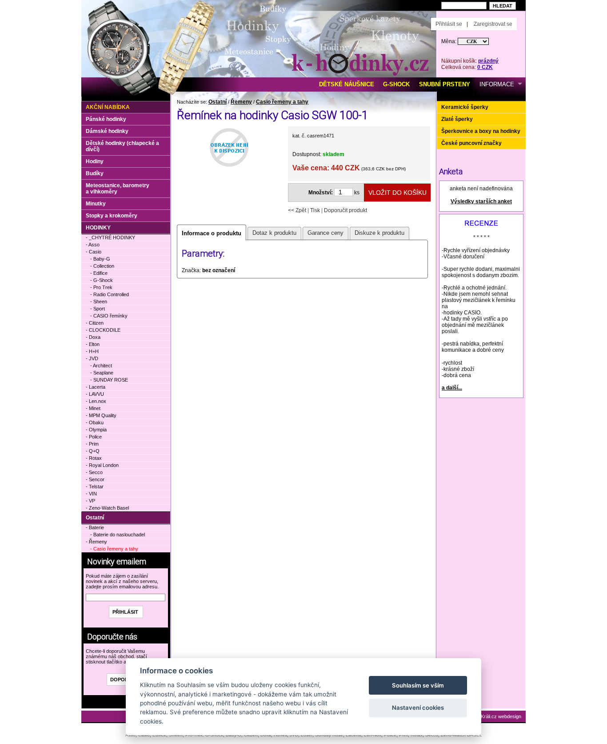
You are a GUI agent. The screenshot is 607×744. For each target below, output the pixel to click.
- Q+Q (93, 451)
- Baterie (95, 527)
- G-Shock (101, 280)
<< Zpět (297, 210)
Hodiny (95, 161)
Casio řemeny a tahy (282, 102)
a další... (452, 388)
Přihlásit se (448, 24)
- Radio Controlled (109, 294)
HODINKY (98, 228)
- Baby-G (100, 258)
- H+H (92, 351)
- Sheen (98, 301)
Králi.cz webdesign (501, 716)
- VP (90, 500)
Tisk (315, 210)
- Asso (93, 244)
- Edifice (99, 273)
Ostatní (217, 102)
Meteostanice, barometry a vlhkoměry (117, 188)
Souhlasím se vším (418, 685)
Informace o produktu (211, 233)
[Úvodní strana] (182, 14)
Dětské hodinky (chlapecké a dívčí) (122, 146)
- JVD (92, 358)
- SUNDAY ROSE (109, 379)
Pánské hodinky (106, 119)
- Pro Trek (101, 287)
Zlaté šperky (457, 119)
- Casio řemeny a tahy (114, 548)
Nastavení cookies (418, 707)
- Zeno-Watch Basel (107, 508)
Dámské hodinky (107, 131)
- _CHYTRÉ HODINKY (110, 237)
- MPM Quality (101, 415)
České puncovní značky (471, 143)
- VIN (91, 493)
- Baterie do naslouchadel (117, 534)
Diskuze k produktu (379, 232)
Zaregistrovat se (493, 24)
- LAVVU (95, 394)
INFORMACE (496, 84)
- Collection (102, 266)
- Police (94, 436)
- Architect (101, 365)
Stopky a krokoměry (111, 216)
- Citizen (95, 323)
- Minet (93, 408)
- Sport (97, 308)
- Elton (93, 344)
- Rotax (94, 458)
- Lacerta (95, 387)
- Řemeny (96, 541)
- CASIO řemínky (109, 315)
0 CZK (485, 67)
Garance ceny (325, 232)
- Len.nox (96, 401)
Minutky (96, 204)
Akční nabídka (108, 107)
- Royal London (102, 465)
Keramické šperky (464, 107)
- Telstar (95, 486)
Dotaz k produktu (274, 232)
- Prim (92, 443)
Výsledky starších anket (481, 201)
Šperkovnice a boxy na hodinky (480, 131)
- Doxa (93, 337)
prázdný (488, 61)
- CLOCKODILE (103, 330)
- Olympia (96, 429)
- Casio (93, 251)
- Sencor (95, 479)
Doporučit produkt (345, 210)
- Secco (94, 472)
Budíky (95, 173)
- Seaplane (101, 372)
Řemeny (241, 102)
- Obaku (95, 422)
